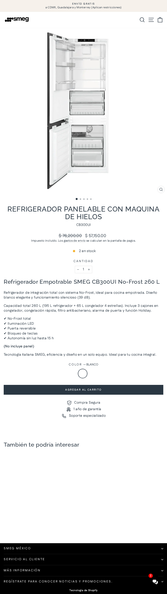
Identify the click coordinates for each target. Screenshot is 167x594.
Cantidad (83, 261)
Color (83, 365)
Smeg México (17, 548)
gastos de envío (75, 241)
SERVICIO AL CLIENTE (24, 559)
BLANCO (82, 373)
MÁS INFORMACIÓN (22, 570)
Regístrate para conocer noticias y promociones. (58, 581)
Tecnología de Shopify (83, 590)
